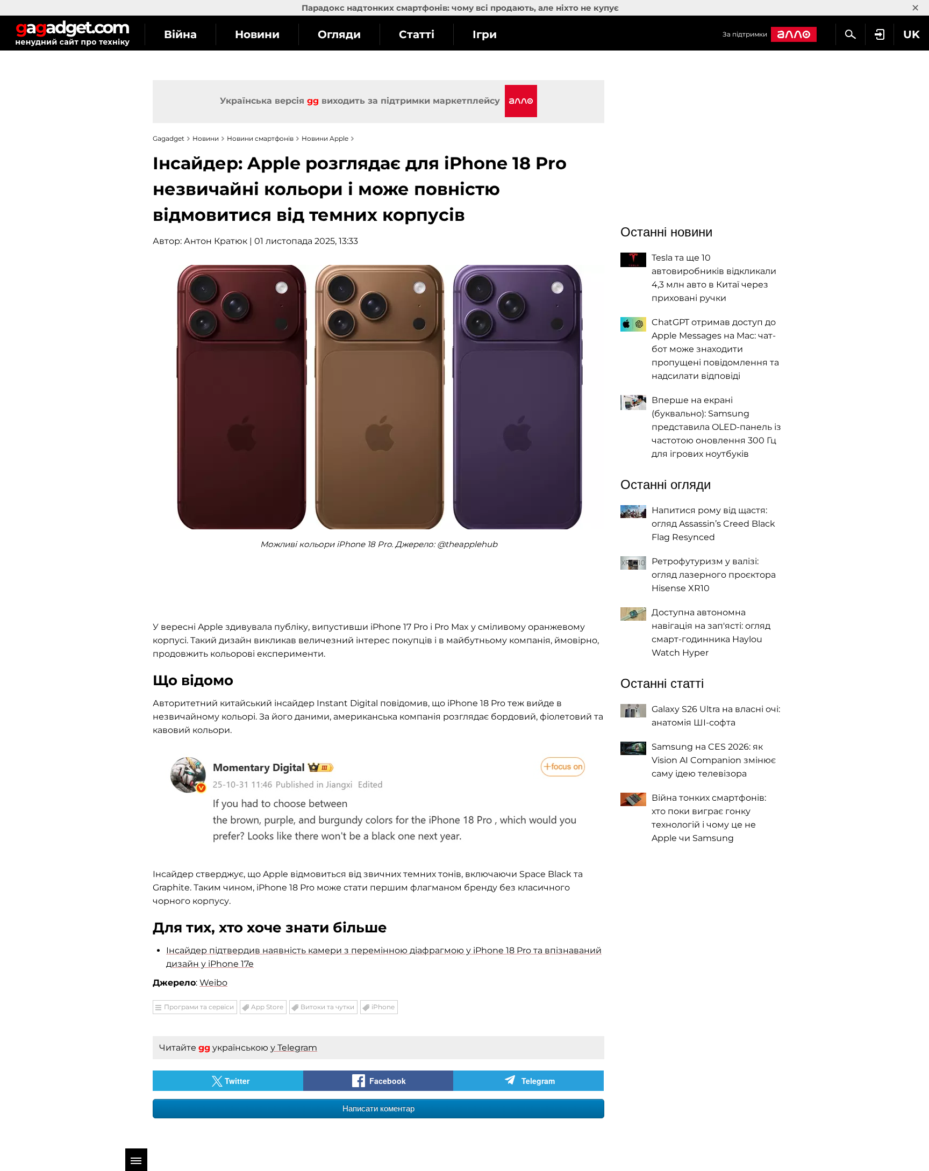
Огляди (339, 34)
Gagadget (72, 33)
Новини (257, 34)
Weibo (213, 983)
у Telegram (293, 1048)
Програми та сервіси (199, 1007)
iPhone (383, 1007)
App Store (267, 1007)
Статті (416, 34)
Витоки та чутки (327, 1007)
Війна (180, 34)
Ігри (485, 34)
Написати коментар (378, 1108)
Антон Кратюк (215, 241)
